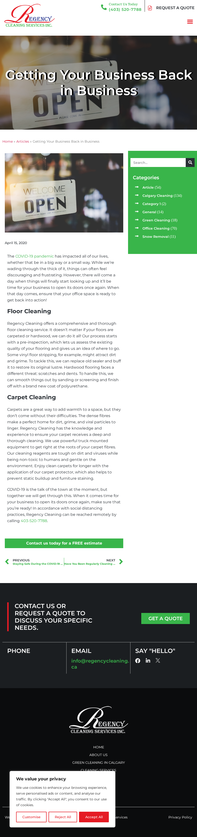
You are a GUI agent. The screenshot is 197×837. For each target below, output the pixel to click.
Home (98, 747)
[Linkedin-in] (147, 660)
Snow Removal (155, 236)
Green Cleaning (156, 220)
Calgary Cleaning (157, 195)
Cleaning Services (98, 770)
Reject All (63, 817)
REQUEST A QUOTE (175, 8)
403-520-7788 (34, 520)
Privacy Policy (180, 817)
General (149, 212)
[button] (190, 21)
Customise (31, 817)
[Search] (190, 162)
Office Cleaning (156, 228)
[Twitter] (157, 660)
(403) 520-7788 (125, 9)
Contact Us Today (123, 4)
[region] (62, 799)
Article (148, 187)
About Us (98, 755)
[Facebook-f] (137, 660)
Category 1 (151, 204)
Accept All (94, 817)
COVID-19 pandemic (34, 256)
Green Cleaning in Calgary (98, 762)
